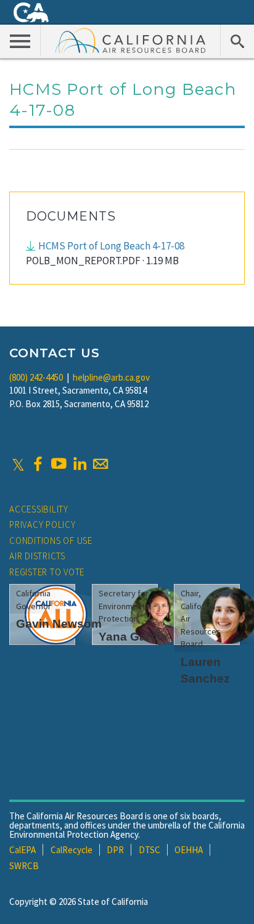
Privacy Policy (42, 524)
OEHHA (188, 850)
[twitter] (18, 464)
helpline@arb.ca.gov (111, 377)
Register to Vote (46, 572)
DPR (115, 850)
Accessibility (38, 509)
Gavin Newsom (59, 623)
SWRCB (24, 866)
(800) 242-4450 (36, 377)
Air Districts (37, 556)
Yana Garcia (133, 636)
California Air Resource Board (131, 40)
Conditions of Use (50, 540)
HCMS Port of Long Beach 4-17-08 (111, 246)
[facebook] (38, 464)
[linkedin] (80, 464)
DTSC (149, 850)
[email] (100, 464)
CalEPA (22, 850)
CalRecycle (71, 850)
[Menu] (20, 41)
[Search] (237, 41)
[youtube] (59, 464)
